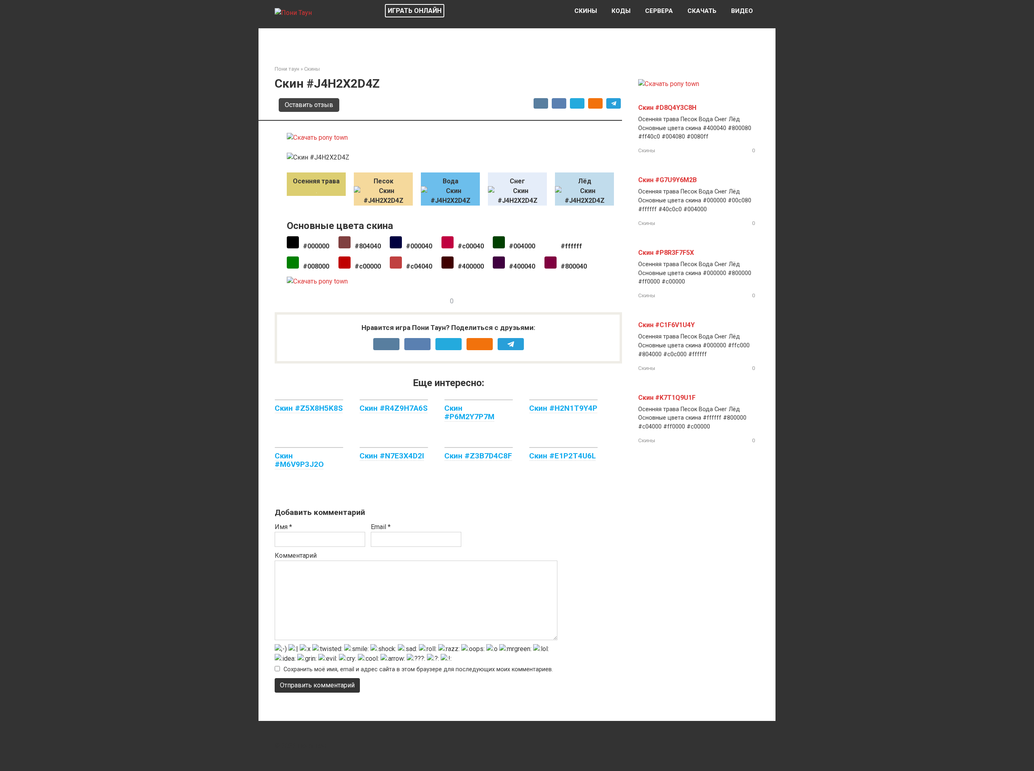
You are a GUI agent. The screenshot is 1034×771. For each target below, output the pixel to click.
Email (381, 527)
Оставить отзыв (309, 105)
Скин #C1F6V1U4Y (666, 325)
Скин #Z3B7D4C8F (478, 455)
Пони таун (287, 69)
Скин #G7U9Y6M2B (667, 180)
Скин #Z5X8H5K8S (309, 408)
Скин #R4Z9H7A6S (393, 408)
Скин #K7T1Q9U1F (667, 397)
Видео (742, 11)
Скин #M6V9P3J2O (299, 460)
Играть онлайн (414, 11)
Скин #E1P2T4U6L (562, 455)
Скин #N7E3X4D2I (391, 455)
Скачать (702, 11)
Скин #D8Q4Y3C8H (667, 107)
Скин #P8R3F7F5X (666, 252)
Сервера (659, 11)
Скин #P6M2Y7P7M (469, 412)
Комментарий (296, 555)
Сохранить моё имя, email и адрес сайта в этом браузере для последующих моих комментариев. (418, 669)
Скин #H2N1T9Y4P (563, 408)
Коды (621, 11)
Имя (283, 527)
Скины (585, 11)
